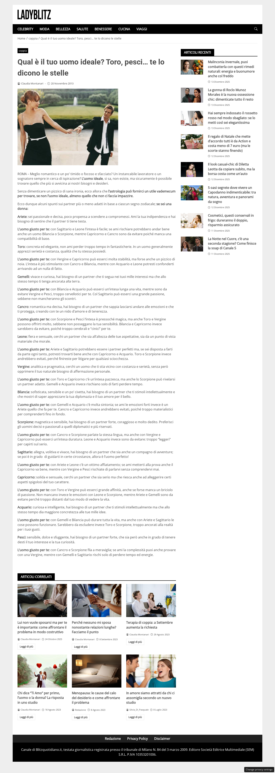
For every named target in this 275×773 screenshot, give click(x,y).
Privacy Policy (137, 738)
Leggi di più (26, 646)
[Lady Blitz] (34, 14)
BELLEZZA (63, 29)
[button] (255, 29)
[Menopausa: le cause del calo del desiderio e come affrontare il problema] (96, 671)
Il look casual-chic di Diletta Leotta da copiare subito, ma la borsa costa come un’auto (231, 169)
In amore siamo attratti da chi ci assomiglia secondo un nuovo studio (150, 698)
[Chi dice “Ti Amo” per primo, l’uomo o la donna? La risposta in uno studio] (42, 671)
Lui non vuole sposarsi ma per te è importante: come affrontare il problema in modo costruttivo (42, 627)
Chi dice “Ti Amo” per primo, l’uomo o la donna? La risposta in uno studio (41, 698)
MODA (44, 29)
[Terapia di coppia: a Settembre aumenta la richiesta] (151, 600)
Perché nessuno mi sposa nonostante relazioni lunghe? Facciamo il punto (94, 627)
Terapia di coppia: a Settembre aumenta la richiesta (149, 624)
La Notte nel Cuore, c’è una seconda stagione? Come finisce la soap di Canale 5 (232, 243)
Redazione (113, 738)
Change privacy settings (259, 769)
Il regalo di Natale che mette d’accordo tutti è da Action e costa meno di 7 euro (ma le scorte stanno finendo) (229, 143)
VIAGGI (141, 29)
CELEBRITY (25, 29)
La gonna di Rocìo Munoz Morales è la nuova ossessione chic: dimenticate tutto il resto (231, 95)
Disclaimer (162, 738)
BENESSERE (103, 29)
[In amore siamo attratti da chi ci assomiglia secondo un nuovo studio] (151, 671)
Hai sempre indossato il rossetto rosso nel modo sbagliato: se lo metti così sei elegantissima (232, 118)
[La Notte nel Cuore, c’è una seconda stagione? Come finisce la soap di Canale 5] (192, 244)
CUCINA (124, 29)
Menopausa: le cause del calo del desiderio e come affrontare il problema (96, 698)
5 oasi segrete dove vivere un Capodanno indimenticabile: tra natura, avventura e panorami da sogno (232, 194)
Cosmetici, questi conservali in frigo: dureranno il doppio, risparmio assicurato (231, 220)
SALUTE (82, 29)
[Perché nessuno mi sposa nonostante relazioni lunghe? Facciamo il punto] (96, 600)
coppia (23, 50)
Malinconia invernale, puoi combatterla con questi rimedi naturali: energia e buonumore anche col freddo (231, 69)
